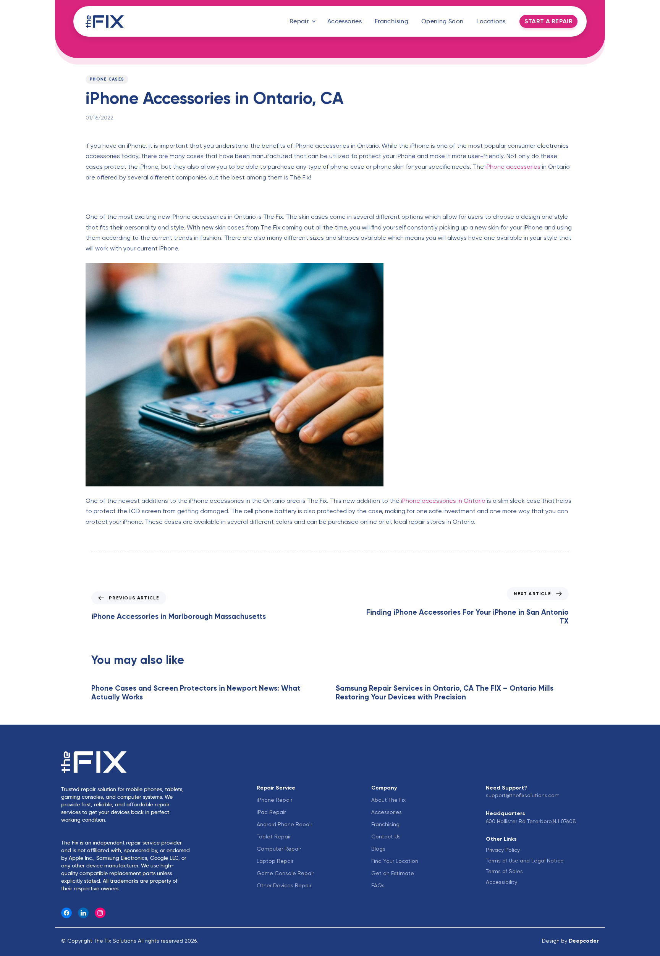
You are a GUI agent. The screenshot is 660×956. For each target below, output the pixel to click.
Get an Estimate (392, 873)
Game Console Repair (285, 873)
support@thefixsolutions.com (523, 795)
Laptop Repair (275, 861)
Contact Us (386, 836)
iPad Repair (271, 812)
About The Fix (388, 800)
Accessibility (501, 882)
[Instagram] (100, 913)
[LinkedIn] (83, 913)
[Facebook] (66, 913)
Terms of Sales (504, 871)
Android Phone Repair (284, 824)
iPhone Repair (274, 800)
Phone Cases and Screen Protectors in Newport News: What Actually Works (195, 692)
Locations (491, 21)
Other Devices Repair (284, 885)
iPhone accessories (512, 166)
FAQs (378, 885)
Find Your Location (394, 861)
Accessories (344, 21)
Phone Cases (107, 79)
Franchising (391, 21)
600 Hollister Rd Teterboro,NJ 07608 (531, 821)
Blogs (378, 849)
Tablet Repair (274, 836)
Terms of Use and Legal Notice (525, 860)
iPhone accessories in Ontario (443, 500)
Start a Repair (548, 21)
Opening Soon (442, 21)
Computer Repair (279, 849)
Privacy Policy (503, 850)
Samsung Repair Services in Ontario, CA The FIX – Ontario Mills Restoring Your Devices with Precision (444, 692)
